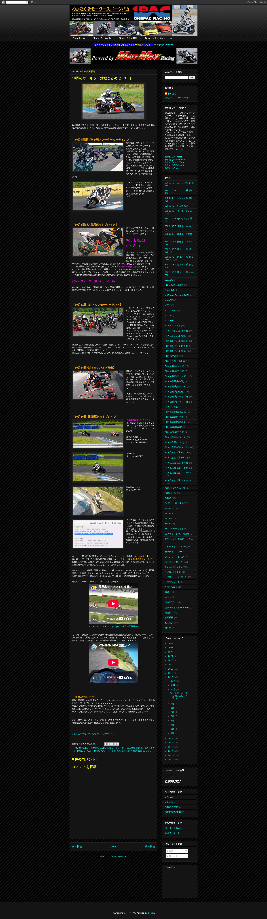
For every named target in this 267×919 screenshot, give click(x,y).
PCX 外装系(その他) (174, 371)
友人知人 (147, 751)
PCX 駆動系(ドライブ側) (177, 396)
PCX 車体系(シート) (174, 407)
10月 (173, 689)
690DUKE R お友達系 (89, 748)
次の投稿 (77, 846)
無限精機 (169, 617)
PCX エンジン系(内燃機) (177, 346)
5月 (173, 720)
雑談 (140, 751)
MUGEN (169, 320)
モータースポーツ (173, 562)
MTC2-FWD (170, 310)
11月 (173, 685)
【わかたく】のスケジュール (158, 38)
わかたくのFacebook (175, 159)
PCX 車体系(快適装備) (175, 422)
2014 (171, 742)
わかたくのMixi (172, 168)
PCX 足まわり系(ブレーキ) (178, 472)
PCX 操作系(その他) (174, 432)
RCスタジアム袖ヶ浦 (175, 488)
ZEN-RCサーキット (174, 528)
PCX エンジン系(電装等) (177, 341)
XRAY (167, 523)
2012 (171, 751)
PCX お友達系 (123, 751)
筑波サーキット (172, 833)
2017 (171, 673)
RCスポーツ (170, 493)
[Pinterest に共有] (117, 744)
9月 (173, 703)
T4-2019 (169, 513)
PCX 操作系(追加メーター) (178, 447)
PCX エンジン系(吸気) (175, 335)
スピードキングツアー (175, 546)
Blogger (151, 913)
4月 (173, 724)
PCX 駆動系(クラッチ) (175, 386)
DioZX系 (169, 280)
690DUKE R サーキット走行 (112, 748)
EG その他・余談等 (174, 285)
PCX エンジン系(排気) (175, 351)
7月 (173, 712)
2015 (171, 738)
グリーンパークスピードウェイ (180, 539)
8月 (173, 708)
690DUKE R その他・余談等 (178, 218)
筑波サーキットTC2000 (176, 607)
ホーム (113, 846)
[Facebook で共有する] (114, 744)
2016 (171, 677)
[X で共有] (111, 744)
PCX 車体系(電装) (173, 427)
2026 (171, 643)
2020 (171, 660)
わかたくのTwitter (165, 44)
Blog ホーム (79, 38)
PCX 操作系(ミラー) (174, 442)
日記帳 (168, 612)
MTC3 (168, 315)
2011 (170, 755)
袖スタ (168, 597)
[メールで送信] (105, 744)
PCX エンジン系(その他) (177, 330)
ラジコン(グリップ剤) (175, 566)
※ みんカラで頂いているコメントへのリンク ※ (93, 734)
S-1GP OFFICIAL (173, 807)
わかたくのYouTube (174, 162)
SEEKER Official (172, 828)
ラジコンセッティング (175, 577)
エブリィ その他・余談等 (177, 534)
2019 (171, 664)
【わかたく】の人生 (101, 38)
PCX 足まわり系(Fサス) (176, 452)
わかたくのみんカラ (174, 165)
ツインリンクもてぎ (174, 556)
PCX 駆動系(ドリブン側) (177, 401)
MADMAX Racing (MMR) (88, 751)
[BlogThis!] (108, 744)
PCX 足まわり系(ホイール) (178, 480)
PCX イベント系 (108, 751)
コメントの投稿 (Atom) (116, 856)
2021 (171, 656)
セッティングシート (174, 551)
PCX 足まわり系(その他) (177, 462)
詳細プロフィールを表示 (177, 97)
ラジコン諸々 (171, 587)
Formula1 (169, 290)
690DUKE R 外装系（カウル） (179, 226)
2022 (171, 652)
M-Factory (170, 802)
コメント (173, 856)
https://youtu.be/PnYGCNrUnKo (124, 626)
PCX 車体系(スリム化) (175, 412)
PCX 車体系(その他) (174, 417)
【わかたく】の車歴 (127, 38)
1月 (173, 733)
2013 (171, 747)
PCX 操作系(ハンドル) (175, 437)
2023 (171, 647)
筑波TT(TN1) (171, 602)
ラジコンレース (172, 582)
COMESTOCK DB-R (174, 812)
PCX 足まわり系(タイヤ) (177, 467)
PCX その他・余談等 (175, 361)
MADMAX (169, 797)
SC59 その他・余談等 (175, 503)
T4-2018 (169, 508)
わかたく (172, 93)
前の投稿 (150, 846)
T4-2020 (169, 518)
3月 (173, 729)
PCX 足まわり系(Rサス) (176, 457)
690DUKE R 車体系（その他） (179, 234)
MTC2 (168, 305)
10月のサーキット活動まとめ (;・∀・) (179, 696)
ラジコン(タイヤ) (173, 572)
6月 (173, 716)
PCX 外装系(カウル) (174, 366)
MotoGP (169, 300)
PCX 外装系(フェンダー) (177, 376)
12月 (173, 681)
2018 (171, 669)
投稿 (170, 851)
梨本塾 (168, 627)
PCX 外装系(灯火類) (174, 381)
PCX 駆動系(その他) (174, 391)
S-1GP (134, 751)
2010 (171, 759)
